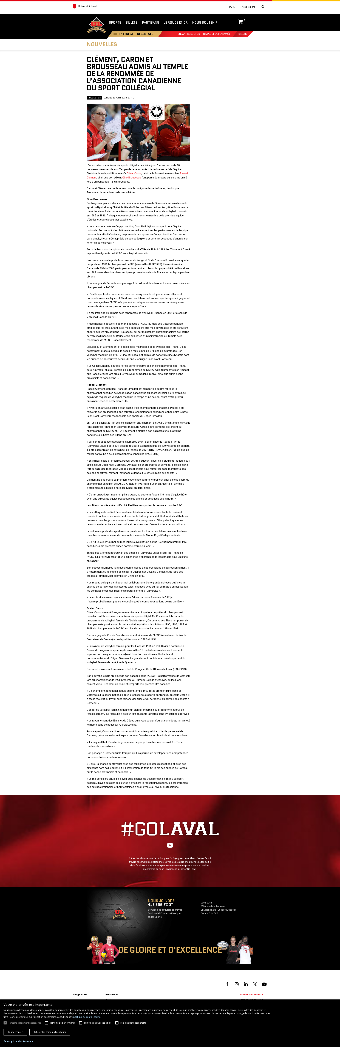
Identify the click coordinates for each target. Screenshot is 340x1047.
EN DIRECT (126, 34)
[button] (18, 1041)
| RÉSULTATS (144, 34)
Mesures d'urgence (251, 994)
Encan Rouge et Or (189, 34)
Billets (243, 34)
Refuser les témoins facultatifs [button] (50, 1032)
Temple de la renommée (216, 34)
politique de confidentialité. (87, 1016)
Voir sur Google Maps (119, 914)
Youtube (115, 34)
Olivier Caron (134, 173)
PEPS (232, 6)
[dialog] (170, 1023)
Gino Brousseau (131, 177)
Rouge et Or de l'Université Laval (96, 25)
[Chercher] (263, 6)
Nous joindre (248, 6)
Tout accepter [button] (15, 1032)
